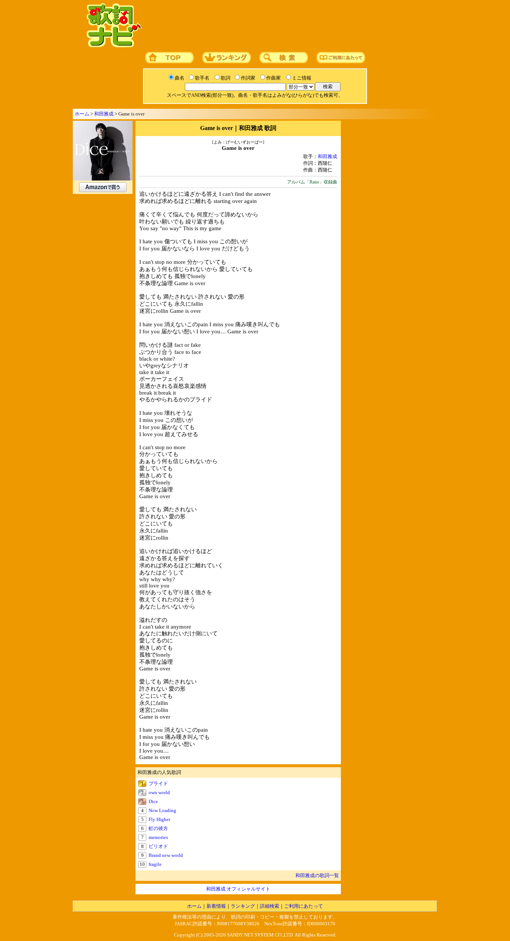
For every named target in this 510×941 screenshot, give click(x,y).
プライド (158, 783)
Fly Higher (159, 819)
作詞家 (248, 78)
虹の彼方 (158, 828)
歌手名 (202, 78)
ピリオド (158, 846)
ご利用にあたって (303, 906)
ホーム (82, 114)
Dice (153, 801)
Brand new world (166, 855)
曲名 (179, 78)
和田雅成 (103, 114)
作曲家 (273, 78)
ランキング (243, 906)
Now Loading (162, 810)
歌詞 (225, 78)
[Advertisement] (287, 26)
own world (159, 792)
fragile (155, 864)
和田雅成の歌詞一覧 (317, 875)
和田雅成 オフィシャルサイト (238, 889)
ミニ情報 (301, 78)
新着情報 (216, 906)
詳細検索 (269, 906)
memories (158, 837)
